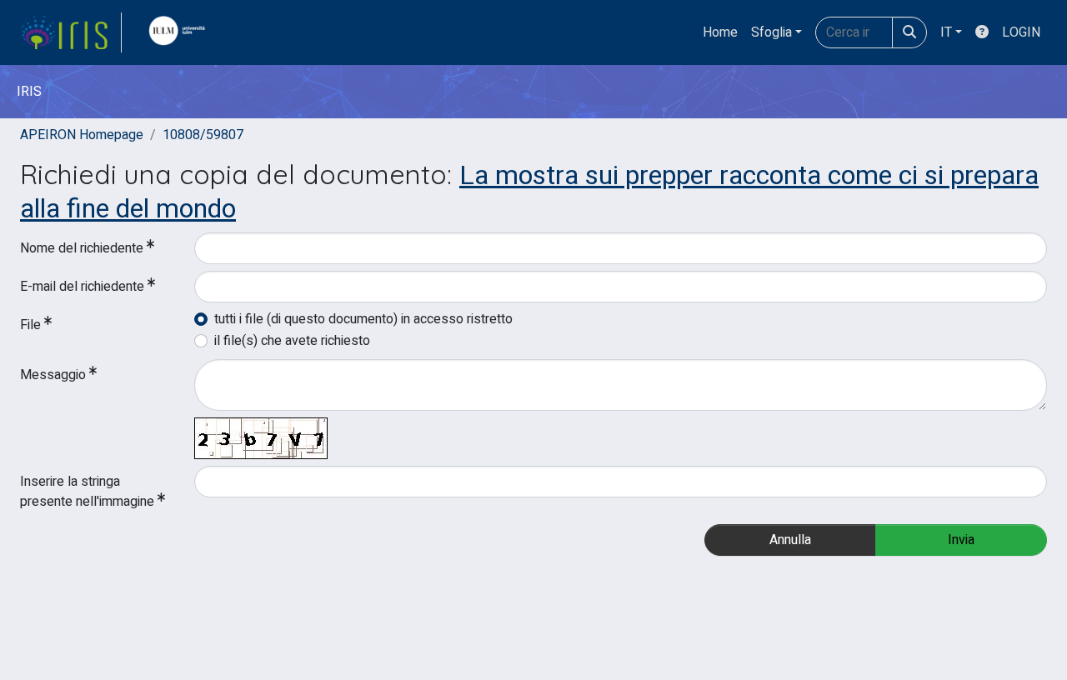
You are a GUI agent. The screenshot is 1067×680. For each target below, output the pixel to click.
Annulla (790, 540)
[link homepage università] (181, 32)
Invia (961, 540)
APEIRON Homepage (81, 135)
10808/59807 (203, 135)
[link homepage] (71, 32)
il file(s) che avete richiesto (292, 341)
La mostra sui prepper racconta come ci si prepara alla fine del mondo (529, 192)
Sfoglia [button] (771, 32)
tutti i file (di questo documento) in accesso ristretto (363, 319)
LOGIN (1021, 32)
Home (720, 32)
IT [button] (946, 32)
